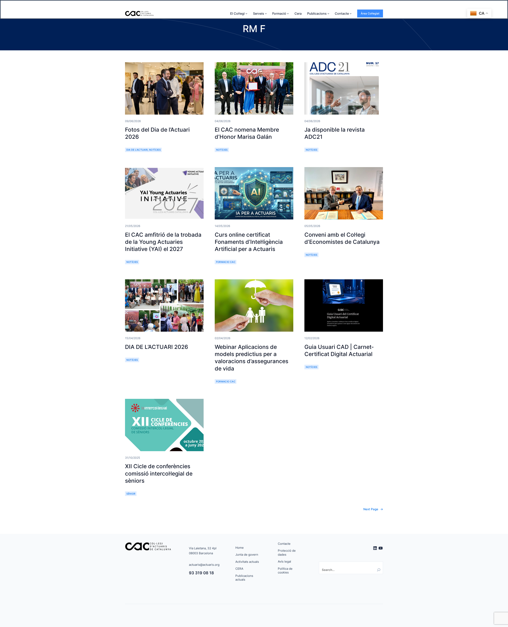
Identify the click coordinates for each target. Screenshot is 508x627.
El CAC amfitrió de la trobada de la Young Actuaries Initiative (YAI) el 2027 (163, 242)
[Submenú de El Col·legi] (246, 13)
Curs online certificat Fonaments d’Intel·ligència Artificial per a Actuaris (249, 242)
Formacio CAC (225, 261)
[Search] (379, 570)
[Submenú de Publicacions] (328, 13)
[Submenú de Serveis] (266, 13)
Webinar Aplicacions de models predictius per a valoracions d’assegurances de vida (251, 358)
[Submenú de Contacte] (351, 13)
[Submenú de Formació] (288, 13)
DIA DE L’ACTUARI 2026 (156, 347)
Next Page (373, 509)
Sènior (131, 493)
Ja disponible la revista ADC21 (334, 133)
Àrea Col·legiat (370, 13)
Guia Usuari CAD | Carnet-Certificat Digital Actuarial (339, 350)
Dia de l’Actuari (137, 149)
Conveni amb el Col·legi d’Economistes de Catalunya (342, 238)
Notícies (155, 149)
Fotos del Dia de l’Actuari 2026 (157, 133)
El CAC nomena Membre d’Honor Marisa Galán (247, 133)
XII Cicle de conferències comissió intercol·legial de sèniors (158, 473)
